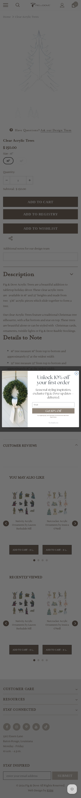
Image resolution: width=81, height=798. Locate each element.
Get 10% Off (53, 411)
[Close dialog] (76, 373)
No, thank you (53, 423)
